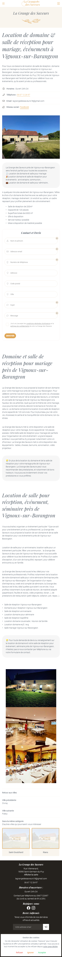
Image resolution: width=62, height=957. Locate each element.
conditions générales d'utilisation (38, 324)
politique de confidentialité (19, 326)
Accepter (42, 952)
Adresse (12, 273)
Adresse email (14, 251)
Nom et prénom (15, 241)
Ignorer (30, 952)
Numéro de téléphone (17, 262)
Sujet (11, 305)
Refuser (19, 952)
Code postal (13, 284)
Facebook (24, 107)
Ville (10, 294)
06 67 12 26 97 (23, 95)
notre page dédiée (50, 946)
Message (12, 316)
